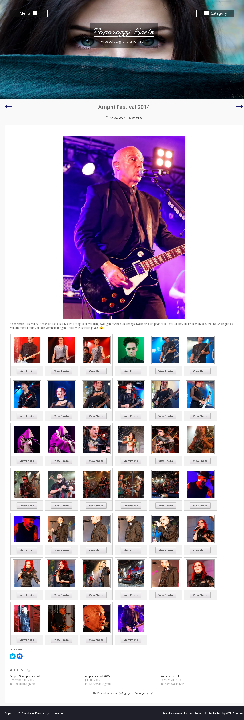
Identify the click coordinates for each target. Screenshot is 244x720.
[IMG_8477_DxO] (200, 439)
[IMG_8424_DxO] (200, 394)
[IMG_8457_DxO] (96, 439)
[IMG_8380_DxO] (165, 349)
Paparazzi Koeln (124, 31)
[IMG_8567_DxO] (200, 528)
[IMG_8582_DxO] (131, 573)
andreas (137, 117)
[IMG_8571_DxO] (61, 573)
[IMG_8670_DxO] (96, 618)
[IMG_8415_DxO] (131, 394)
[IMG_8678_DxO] (131, 618)
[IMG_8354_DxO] (27, 349)
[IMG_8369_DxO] (96, 349)
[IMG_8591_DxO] (165, 573)
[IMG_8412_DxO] (96, 394)
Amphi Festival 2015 (97, 676)
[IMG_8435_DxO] (27, 439)
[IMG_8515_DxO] (200, 484)
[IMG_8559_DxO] (131, 528)
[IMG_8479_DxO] (27, 484)
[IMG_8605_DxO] (27, 618)
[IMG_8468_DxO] (165, 439)
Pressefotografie (144, 693)
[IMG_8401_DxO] (27, 394)
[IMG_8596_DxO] (200, 573)
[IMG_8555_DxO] (61, 528)
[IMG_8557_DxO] (96, 528)
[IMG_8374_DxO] (131, 349)
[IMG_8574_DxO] (96, 573)
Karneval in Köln (170, 676)
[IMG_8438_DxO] (61, 439)
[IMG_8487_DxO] (96, 484)
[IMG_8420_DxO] (165, 394)
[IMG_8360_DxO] (61, 349)
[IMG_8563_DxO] (165, 528)
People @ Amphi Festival (25, 676)
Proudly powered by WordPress (181, 713)
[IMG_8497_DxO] (165, 484)
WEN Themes (234, 713)
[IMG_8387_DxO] (200, 349)
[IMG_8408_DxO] (61, 394)
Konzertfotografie (121, 693)
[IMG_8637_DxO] (61, 618)
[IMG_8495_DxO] (131, 484)
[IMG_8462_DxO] (131, 439)
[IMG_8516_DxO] (27, 528)
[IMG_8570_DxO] (27, 573)
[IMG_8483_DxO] (61, 484)
